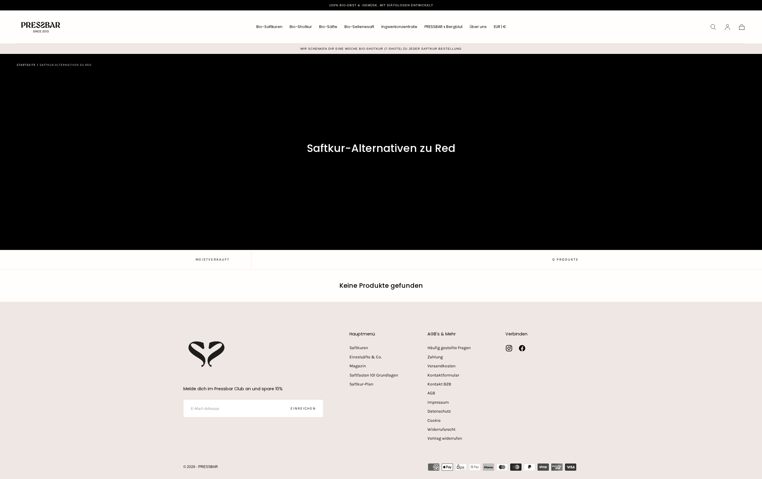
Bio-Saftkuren (269, 27)
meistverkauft (212, 259)
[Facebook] (522, 348)
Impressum (438, 402)
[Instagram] (509, 348)
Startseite (26, 65)
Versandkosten (441, 365)
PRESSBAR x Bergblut (443, 27)
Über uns (478, 27)
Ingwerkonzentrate (399, 27)
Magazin (357, 365)
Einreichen (303, 408)
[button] (500, 28)
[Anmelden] (727, 27)
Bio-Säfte (328, 27)
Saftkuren (358, 347)
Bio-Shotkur (301, 27)
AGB (431, 393)
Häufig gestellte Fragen (449, 347)
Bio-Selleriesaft (359, 27)
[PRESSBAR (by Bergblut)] (207, 354)
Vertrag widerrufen (444, 438)
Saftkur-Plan (361, 384)
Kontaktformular (443, 375)
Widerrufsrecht (441, 429)
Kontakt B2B (439, 384)
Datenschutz (439, 411)
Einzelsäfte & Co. (365, 357)
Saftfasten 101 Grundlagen (373, 375)
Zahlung (435, 357)
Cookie (434, 420)
